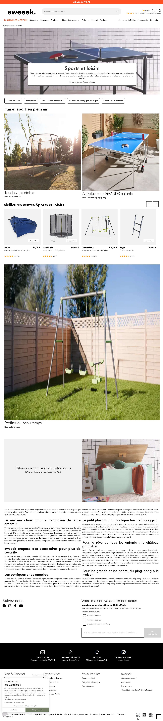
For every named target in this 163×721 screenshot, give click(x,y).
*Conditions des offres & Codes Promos (136, 690)
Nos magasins (143, 20)
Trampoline (31, 100)
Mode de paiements (50, 682)
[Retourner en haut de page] (158, 716)
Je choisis (13, 710)
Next (156, 204)
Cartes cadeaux (49, 686)
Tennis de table (13, 100)
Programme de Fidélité (127, 20)
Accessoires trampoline (53, 100)
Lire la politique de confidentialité (14, 702)
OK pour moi (37, 710)
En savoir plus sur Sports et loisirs (82, 82)
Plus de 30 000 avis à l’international (150, 13)
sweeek (6, 25)
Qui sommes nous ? (129, 678)
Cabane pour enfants (113, 100)
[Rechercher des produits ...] (117, 11)
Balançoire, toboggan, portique (83, 100)
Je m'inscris (152, 633)
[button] (4, 714)
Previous (149, 204)
